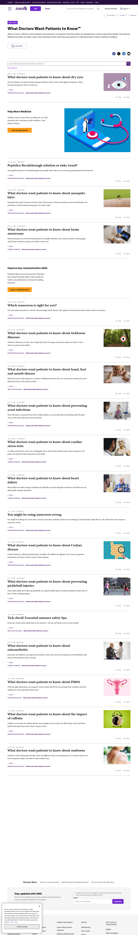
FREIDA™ (10, 2)
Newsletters (89, 2)
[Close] (39, 906)
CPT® (77, 2)
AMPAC (108, 929)
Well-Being (66, 2)
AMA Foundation (112, 933)
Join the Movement (20, 130)
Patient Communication (49, 882)
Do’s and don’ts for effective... (103, 882)
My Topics (122, 15)
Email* (75, 898)
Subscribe (19, 46)
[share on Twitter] (119, 53)
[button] (128, 64)
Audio (82, 2)
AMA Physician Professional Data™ (75, 882)
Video (97, 2)
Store (72, 2)
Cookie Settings (22, 926)
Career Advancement (38, 2)
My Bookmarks (133, 15)
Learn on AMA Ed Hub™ (19, 289)
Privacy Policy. (14, 922)
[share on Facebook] (114, 53)
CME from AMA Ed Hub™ (22, 2)
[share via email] (128, 53)
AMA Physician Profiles (54, 2)
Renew (47, 9)
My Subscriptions (111, 15)
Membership (85, 927)
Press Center (85, 931)
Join (35, 9)
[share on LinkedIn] (123, 53)
